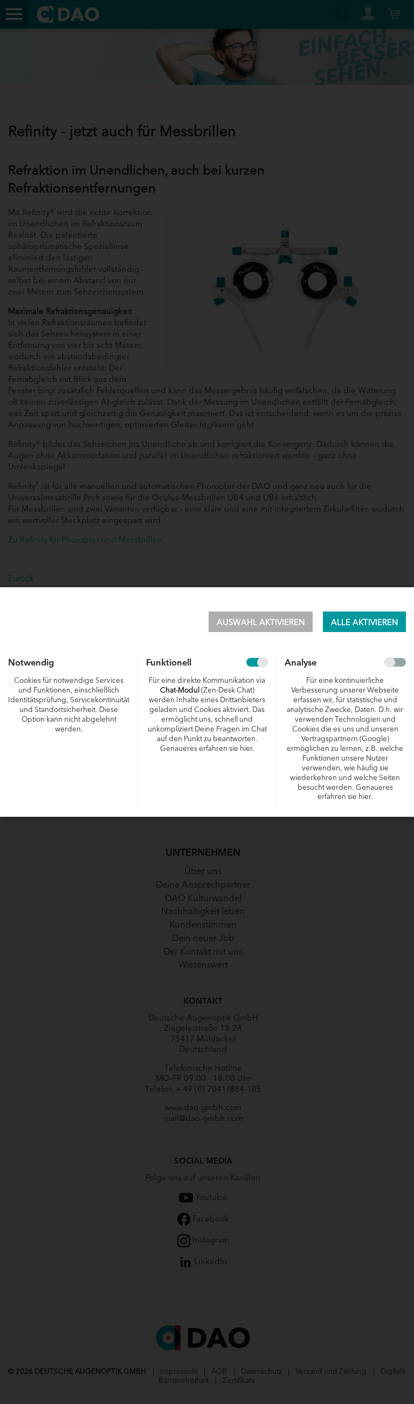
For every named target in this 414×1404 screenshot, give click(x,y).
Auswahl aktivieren (261, 621)
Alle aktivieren (364, 621)
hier (246, 748)
